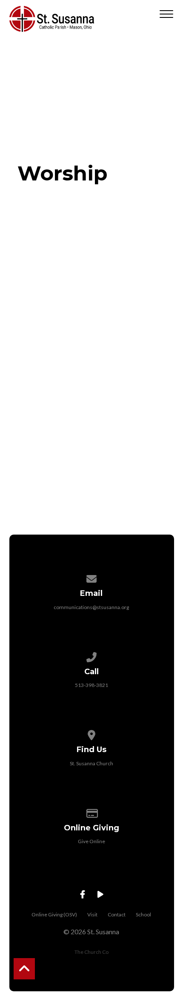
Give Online (91, 841)
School (143, 914)
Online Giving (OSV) (54, 914)
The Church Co (91, 952)
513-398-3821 (91, 685)
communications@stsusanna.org (91, 607)
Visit (92, 914)
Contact (117, 914)
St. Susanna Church (91, 763)
